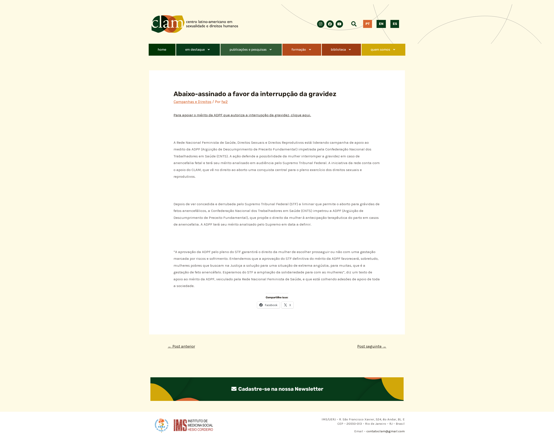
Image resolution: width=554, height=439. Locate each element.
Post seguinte (371, 346)
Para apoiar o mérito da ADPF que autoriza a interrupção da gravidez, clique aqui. (242, 115)
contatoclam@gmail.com (385, 431)
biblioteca (338, 50)
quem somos (380, 50)
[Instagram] (320, 24)
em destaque (195, 50)
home (162, 50)
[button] (198, 50)
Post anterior (181, 346)
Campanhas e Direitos (192, 102)
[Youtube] (339, 24)
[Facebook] (330, 24)
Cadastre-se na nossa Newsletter (280, 389)
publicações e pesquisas (248, 50)
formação (298, 50)
